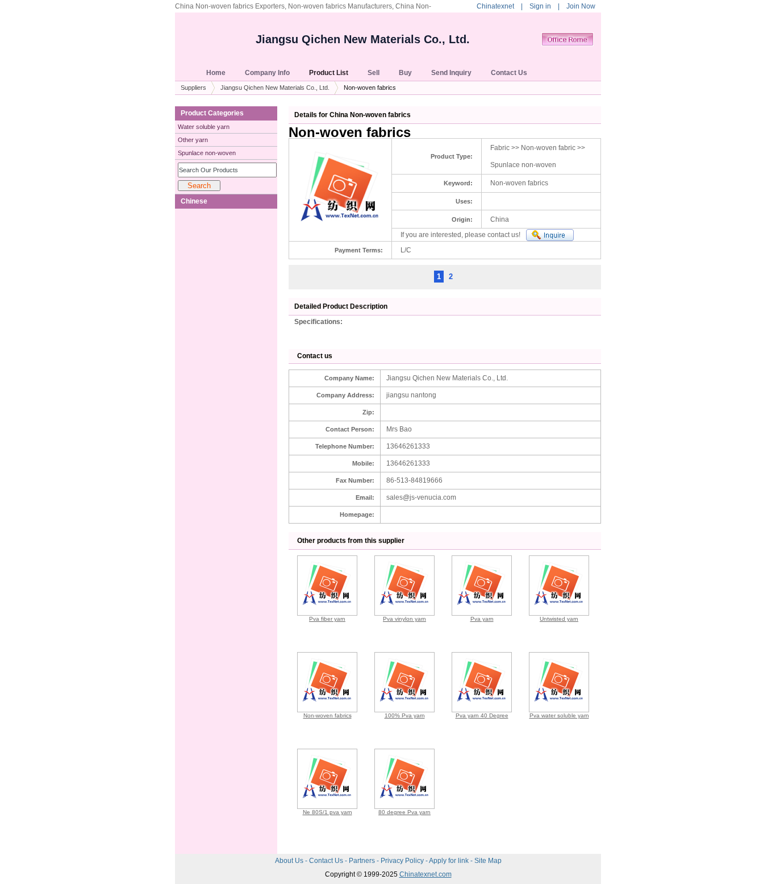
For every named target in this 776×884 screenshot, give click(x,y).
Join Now (580, 6)
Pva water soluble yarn (559, 715)
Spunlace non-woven (207, 153)
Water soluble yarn (204, 126)
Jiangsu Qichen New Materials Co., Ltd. (363, 39)
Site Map (488, 861)
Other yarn (193, 139)
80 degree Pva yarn (404, 812)
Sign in (540, 6)
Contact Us (327, 861)
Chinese (194, 201)
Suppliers (193, 87)
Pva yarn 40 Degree (482, 715)
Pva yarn (482, 619)
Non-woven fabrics (327, 715)
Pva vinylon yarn (404, 619)
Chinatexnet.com (425, 874)
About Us (290, 861)
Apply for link (449, 861)
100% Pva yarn (405, 715)
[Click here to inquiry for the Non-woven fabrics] (550, 235)
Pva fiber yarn (327, 619)
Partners (363, 861)
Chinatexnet (495, 6)
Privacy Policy (403, 861)
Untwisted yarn (559, 619)
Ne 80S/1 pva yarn (327, 812)
